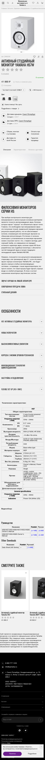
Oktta (8, 743)
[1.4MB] (30, 547)
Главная (4, 8)
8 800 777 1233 (11, 663)
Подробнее (32, 754)
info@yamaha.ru (11, 667)
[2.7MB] (34, 535)
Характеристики (20, 150)
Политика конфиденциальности (11, 739)
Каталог (10, 8)
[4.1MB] (34, 531)
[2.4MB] (41, 535)
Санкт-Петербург (28, 114)
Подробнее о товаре (9, 109)
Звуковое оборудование (22, 8)
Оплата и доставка (35, 150)
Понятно (12, 754)
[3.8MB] (41, 531)
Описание (7, 150)
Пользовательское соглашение (11, 741)
